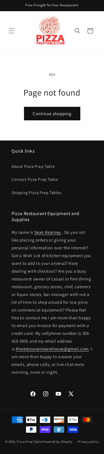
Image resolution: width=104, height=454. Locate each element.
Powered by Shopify (57, 442)
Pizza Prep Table (29, 442)
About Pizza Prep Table (33, 166)
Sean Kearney (47, 232)
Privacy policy (88, 442)
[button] (11, 30)
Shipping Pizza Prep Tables (37, 192)
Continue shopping (52, 113)
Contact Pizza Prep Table (35, 179)
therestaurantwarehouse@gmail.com (52, 349)
